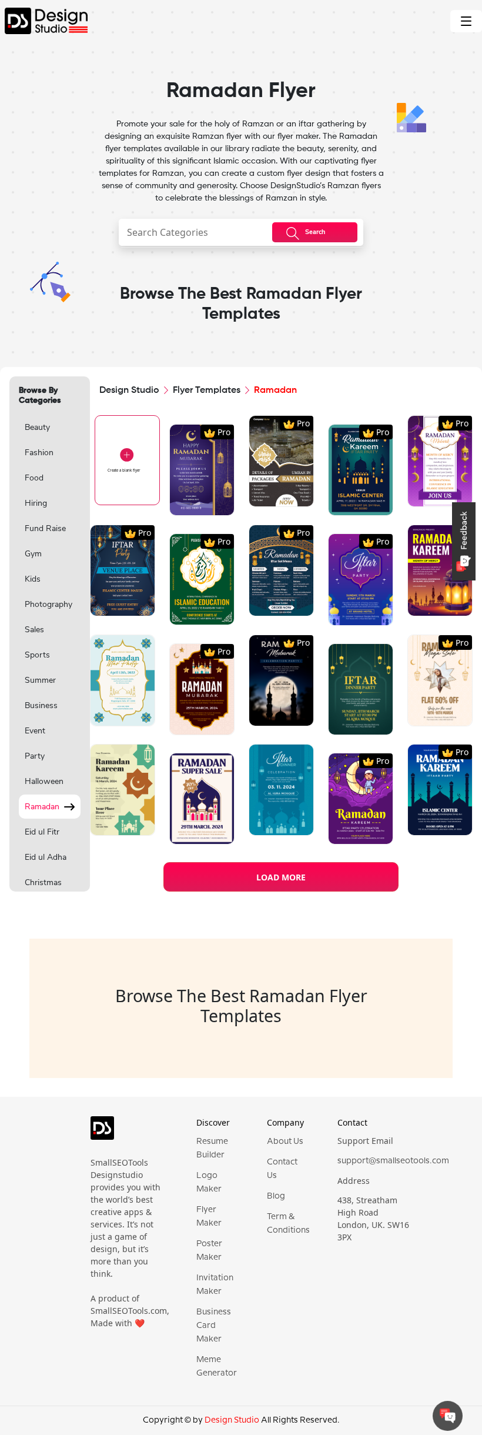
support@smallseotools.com (393, 1161)
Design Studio (129, 390)
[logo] (102, 1133)
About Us (285, 1141)
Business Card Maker (213, 1325)
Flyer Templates (206, 390)
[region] (49, 651)
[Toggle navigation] (466, 21)
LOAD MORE (281, 877)
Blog (276, 1196)
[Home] (44, 21)
